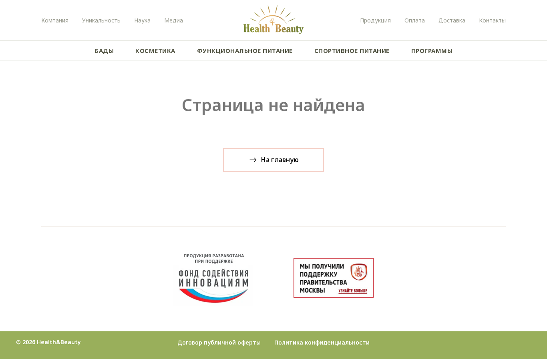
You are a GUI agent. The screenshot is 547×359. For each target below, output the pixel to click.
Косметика (155, 51)
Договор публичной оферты (219, 342)
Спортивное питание (352, 51)
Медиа (173, 20)
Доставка (451, 20)
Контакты (492, 20)
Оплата (414, 20)
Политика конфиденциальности (322, 342)
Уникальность (101, 20)
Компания (54, 20)
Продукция (375, 20)
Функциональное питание (245, 51)
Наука (142, 20)
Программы (432, 51)
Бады (104, 51)
